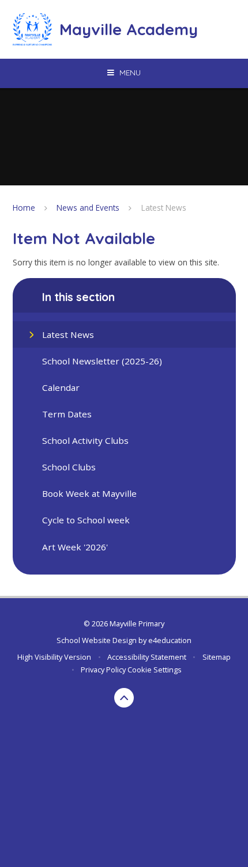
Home (24, 207)
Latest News (163, 207)
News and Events (88, 207)
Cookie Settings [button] (154, 669)
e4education (169, 640)
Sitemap (216, 657)
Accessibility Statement (146, 657)
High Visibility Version (54, 657)
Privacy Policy (103, 669)
